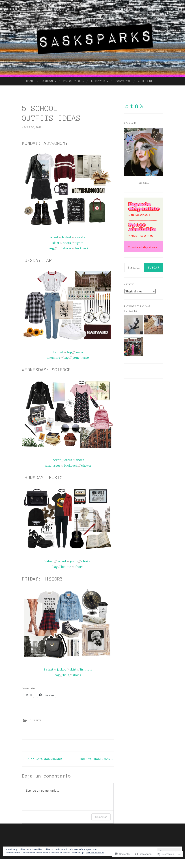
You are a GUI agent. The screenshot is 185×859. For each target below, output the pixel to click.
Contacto (122, 81)
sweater (81, 237)
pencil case (80, 357)
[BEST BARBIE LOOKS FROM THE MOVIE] (133, 347)
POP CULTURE (72, 81)
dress (68, 460)
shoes (80, 460)
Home (30, 81)
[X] (141, 106)
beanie (66, 566)
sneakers (53, 357)
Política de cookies (95, 852)
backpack (82, 248)
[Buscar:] (143, 267)
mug (50, 248)
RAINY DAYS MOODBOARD (42, 759)
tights (78, 242)
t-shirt (66, 237)
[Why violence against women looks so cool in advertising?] (153, 325)
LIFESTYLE (98, 81)
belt (66, 675)
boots (67, 242)
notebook (64, 248)
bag (66, 357)
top (69, 352)
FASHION (47, 81)
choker (86, 465)
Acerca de (145, 81)
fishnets (86, 669)
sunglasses (52, 465)
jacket (53, 237)
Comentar (101, 816)
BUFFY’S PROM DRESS (97, 759)
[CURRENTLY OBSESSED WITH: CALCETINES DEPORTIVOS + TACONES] (133, 325)
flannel (58, 352)
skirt (55, 242)
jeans (79, 352)
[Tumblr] (131, 106)
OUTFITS (36, 720)
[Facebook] (136, 106)
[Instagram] (126, 106)
